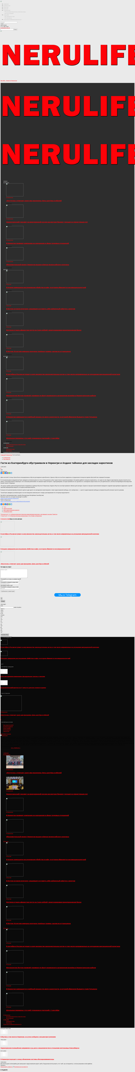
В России (5, 8)
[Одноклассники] (1, 1)
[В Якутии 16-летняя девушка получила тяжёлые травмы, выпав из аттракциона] (14, 346)
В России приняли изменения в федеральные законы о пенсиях (23, 676)
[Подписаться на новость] (20, 1067)
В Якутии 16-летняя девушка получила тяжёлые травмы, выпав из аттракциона (38, 351)
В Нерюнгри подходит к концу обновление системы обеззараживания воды (27, 1059)
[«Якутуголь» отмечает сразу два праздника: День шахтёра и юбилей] (14, 196)
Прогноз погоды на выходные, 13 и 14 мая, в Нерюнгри (26, 516)
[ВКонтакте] (1, 473)
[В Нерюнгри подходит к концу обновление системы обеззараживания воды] (4, 1056)
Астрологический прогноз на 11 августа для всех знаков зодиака (23, 688)
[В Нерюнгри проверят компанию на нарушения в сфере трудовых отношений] (14, 238)
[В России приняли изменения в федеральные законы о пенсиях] (4, 673)
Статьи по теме (5, 519)
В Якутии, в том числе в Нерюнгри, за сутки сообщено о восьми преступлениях (28, 1037)
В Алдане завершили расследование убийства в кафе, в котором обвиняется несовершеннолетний (46, 287)
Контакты (9, 18)
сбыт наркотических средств (11, 510)
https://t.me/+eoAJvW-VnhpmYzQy (10, 498)
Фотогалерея (9, 13)
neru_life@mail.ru (15, 748)
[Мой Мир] (5, 473)
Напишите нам (10, 16)
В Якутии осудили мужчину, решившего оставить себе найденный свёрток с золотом (40, 309)
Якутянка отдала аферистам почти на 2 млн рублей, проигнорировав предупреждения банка (43, 330)
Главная (3, 455)
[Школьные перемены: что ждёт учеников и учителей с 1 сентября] (14, 433)
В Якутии (5, 7)
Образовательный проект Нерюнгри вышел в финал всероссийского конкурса (37, 265)
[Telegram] (11, 473)
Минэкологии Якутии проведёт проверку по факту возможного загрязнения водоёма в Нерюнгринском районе (51, 396)
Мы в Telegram (67, 595)
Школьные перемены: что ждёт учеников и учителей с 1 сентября (32, 438)
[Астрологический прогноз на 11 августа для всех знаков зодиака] (4, 685)
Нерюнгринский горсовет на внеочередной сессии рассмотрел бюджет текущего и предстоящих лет (47, 222)
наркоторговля (7, 508)
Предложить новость (7, 1067)
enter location (17, 607)
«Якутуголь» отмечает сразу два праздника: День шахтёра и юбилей (34, 201)
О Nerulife (6, 15)
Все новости (6, 459)
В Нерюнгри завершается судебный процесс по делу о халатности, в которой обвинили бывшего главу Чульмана (51, 417)
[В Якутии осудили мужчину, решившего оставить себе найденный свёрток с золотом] (14, 304)
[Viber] (7, 473)
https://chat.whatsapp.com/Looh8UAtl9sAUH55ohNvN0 (15, 501)
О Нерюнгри (6, 10)
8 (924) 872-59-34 (5, 28)
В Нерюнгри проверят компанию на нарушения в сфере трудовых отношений (37, 243)
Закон (6, 731)
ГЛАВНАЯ (6, 4)
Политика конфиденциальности (12, 19)
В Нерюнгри (6, 5)
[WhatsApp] (9, 473)
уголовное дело (7, 511)
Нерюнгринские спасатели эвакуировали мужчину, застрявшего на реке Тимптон (34, 514)
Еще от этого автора (16, 519)
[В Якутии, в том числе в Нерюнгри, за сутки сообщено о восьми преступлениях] (4, 1034)
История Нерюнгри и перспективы (16, 12)
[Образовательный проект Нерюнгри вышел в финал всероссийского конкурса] (14, 260)
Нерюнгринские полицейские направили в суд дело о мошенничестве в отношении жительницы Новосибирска (40, 1048)
